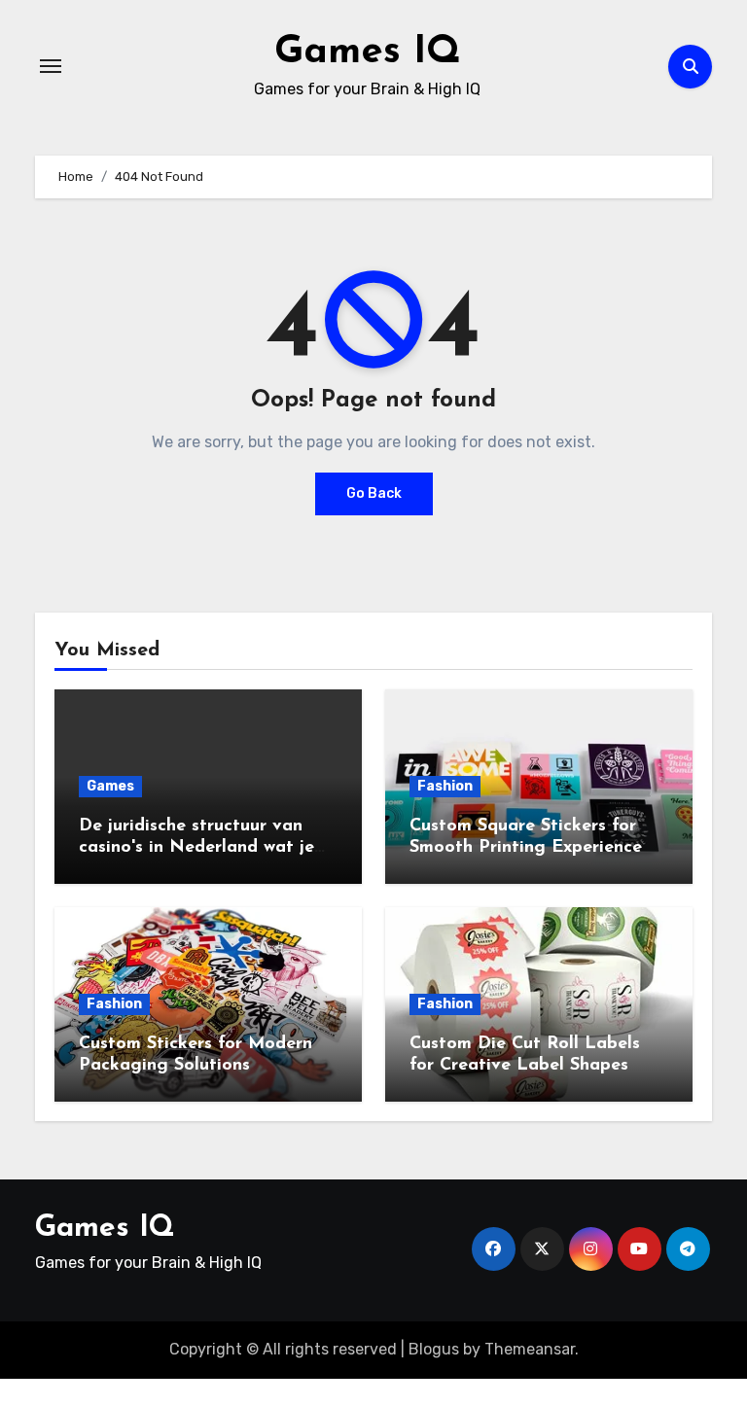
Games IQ (367, 52)
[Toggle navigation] (50, 66)
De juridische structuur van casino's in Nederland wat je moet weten (196, 847)
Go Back (374, 493)
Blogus (434, 1349)
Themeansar (529, 1349)
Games (110, 786)
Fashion (445, 786)
